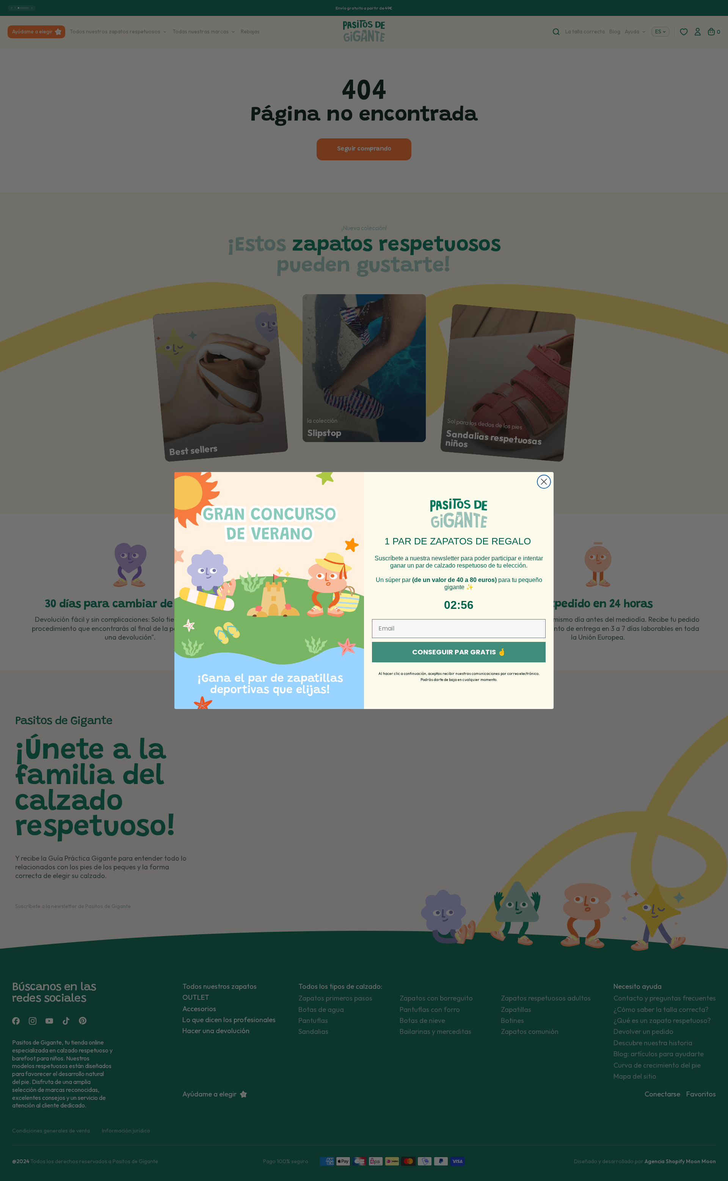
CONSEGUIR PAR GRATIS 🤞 (459, 652)
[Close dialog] (544, 481)
